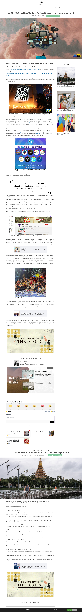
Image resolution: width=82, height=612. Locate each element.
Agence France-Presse (26, 455)
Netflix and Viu (38, 133)
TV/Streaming (46, 11)
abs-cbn (25, 358)
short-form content (33, 122)
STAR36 (30, 358)
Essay (40, 11)
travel (25, 602)
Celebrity (34, 7)
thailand (30, 602)
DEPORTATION (36, 602)
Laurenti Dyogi (27, 15)
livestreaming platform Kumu (21, 132)
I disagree (74, 610)
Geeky (41, 7)
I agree (69, 610)
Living (21, 7)
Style (15, 7)
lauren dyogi (37, 358)
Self (28, 7)
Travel (46, 450)
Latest (42, 450)
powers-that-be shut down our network (32, 65)
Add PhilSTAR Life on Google (52, 15)
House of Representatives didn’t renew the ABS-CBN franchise (25, 69)
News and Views (49, 7)
